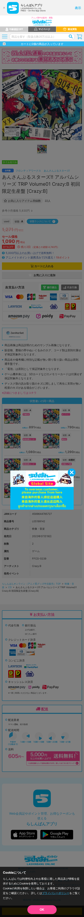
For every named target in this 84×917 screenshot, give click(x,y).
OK (42, 909)
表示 (78, 8)
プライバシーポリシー (55, 893)
